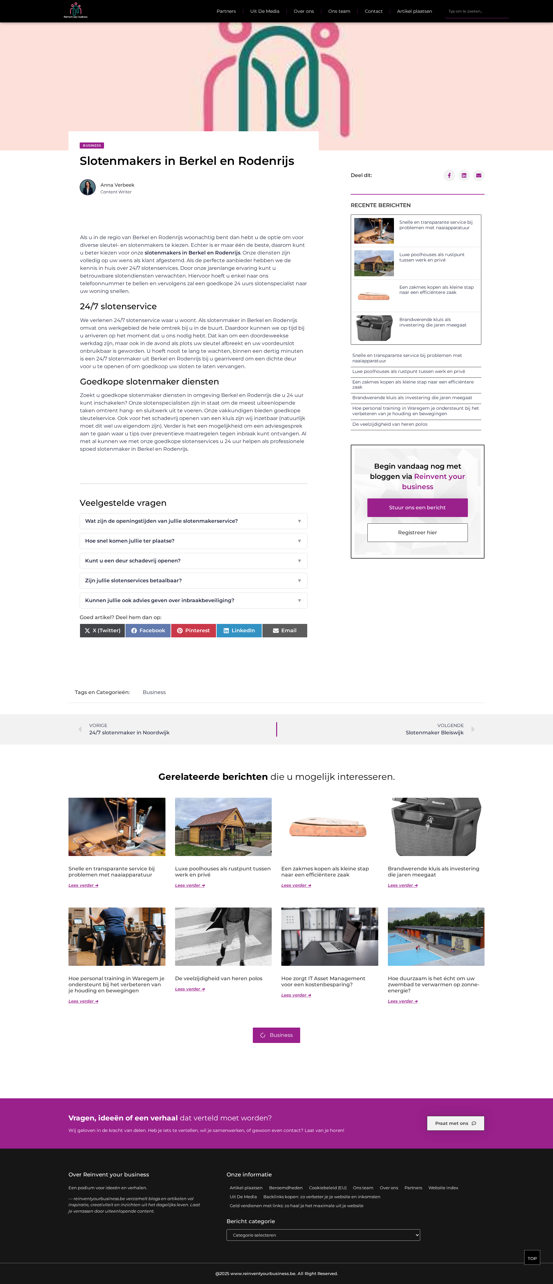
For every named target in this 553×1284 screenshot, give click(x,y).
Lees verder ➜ (83, 885)
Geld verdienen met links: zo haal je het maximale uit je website (297, 1205)
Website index (443, 1187)
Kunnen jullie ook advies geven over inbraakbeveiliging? (193, 600)
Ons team (339, 11)
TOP (532, 1258)
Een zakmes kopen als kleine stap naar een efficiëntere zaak (436, 289)
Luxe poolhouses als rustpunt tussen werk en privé (432, 257)
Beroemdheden (286, 1187)
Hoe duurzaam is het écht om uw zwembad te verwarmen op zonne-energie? (433, 984)
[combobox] (477, 11)
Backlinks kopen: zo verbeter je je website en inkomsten (322, 1196)
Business (92, 145)
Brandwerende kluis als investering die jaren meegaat (433, 322)
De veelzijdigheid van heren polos (390, 424)
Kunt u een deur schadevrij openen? (193, 561)
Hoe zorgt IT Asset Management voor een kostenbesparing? (323, 981)
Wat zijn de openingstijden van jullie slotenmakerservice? (193, 521)
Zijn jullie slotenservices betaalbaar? (193, 580)
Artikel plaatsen (414, 11)
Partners (226, 11)
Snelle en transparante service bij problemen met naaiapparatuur (436, 224)
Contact (374, 11)
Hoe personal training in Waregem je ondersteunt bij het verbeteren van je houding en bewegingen (415, 410)
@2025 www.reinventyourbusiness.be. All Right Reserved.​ (276, 1273)
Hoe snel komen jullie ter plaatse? (193, 541)
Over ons (304, 11)
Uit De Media (264, 11)
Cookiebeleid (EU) (328, 1187)
